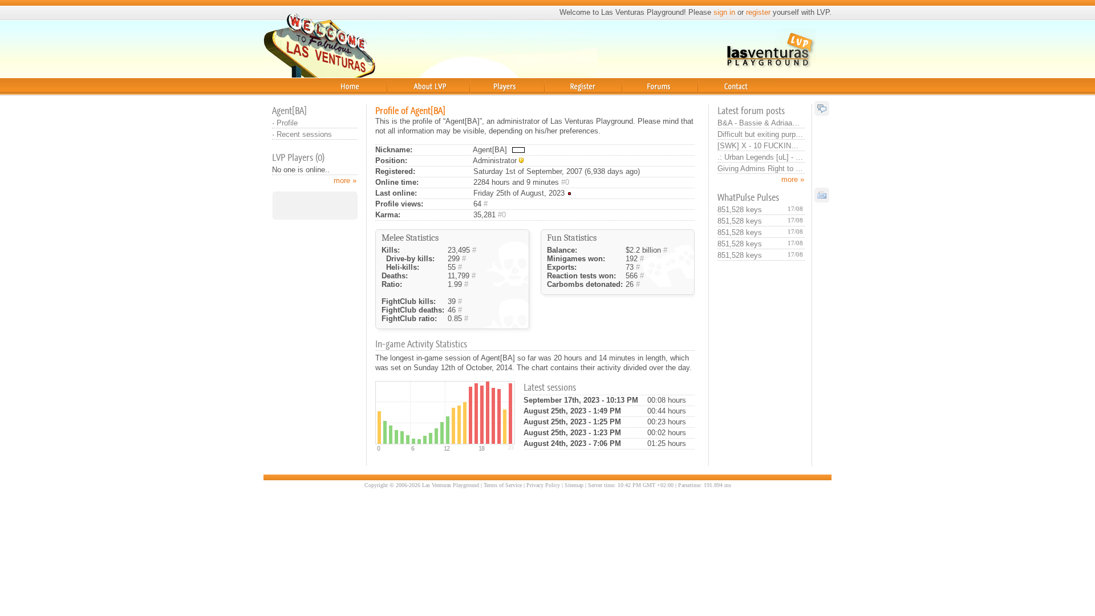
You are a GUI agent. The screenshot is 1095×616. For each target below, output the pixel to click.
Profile (287, 123)
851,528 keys (739, 209)
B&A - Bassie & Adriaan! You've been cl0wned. (760, 123)
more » (792, 179)
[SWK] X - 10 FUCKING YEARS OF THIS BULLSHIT (760, 145)
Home (324, 99)
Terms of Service (503, 485)
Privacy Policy (543, 485)
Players (483, 99)
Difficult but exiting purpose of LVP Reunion (760, 134)
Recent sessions (304, 134)
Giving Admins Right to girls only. (760, 168)
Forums (635, 99)
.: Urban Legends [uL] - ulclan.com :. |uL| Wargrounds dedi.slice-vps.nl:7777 (760, 157)
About (397, 99)
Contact (713, 99)
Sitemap (574, 485)
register (758, 12)
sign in (724, 12)
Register (561, 99)
